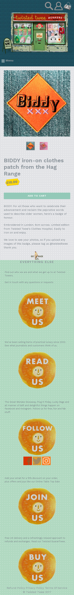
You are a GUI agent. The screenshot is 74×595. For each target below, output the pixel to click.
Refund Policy (16, 588)
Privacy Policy (35, 588)
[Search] (49, 9)
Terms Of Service (56, 588)
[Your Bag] (68, 9)
